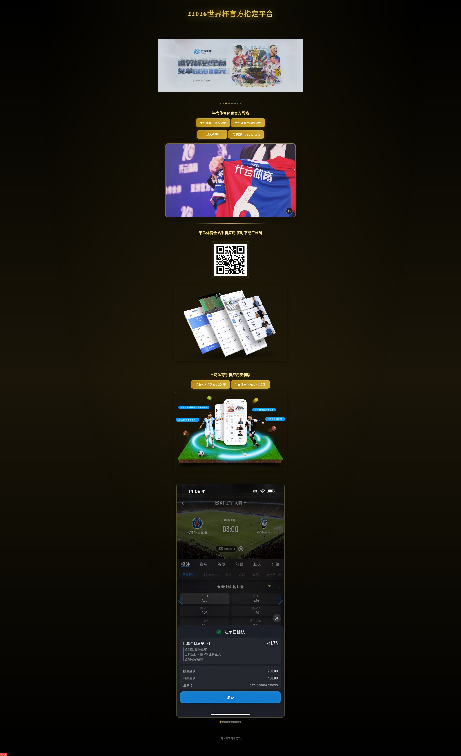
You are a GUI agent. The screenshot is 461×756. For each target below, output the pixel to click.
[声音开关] (289, 211)
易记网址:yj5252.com (246, 134)
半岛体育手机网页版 (248, 123)
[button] (180, 601)
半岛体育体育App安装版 (250, 384)
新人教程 (212, 134)
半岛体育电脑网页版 (213, 123)
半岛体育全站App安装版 (210, 384)
